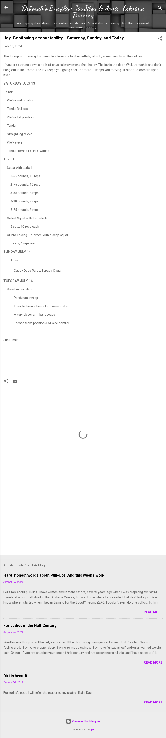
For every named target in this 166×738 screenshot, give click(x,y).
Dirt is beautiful (17, 675)
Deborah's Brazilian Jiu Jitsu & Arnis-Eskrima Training (83, 11)
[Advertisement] (83, 518)
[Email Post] (14, 383)
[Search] (160, 8)
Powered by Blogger (85, 721)
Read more (153, 612)
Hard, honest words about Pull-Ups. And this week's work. (54, 575)
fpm (92, 729)
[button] (160, 39)
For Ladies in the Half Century (29, 625)
